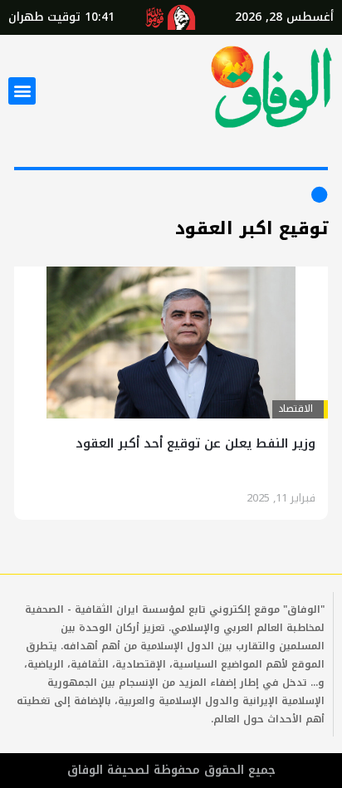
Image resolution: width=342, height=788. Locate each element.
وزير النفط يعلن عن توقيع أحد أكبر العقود (195, 443)
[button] (22, 91)
